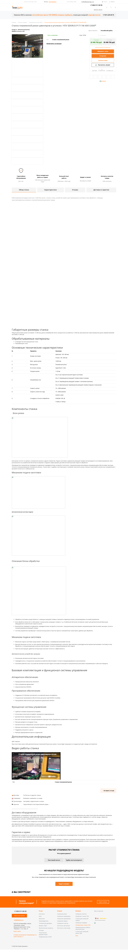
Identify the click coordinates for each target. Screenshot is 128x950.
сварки (90, 15)
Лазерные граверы (81, 923)
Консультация (102, 60)
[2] (91, 35)
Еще (76, 935)
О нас (41, 911)
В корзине (103, 56)
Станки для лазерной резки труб (81, 932)
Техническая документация (43, 933)
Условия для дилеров (45, 923)
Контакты (42, 914)
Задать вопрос (103, 902)
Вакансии (42, 918)
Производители (43, 921)
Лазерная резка (62, 914)
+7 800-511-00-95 (20, 911)
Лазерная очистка (62, 923)
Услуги (59, 911)
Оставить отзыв (109, 790)
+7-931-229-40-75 (108, 15)
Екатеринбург (52, 2)
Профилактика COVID (45, 937)
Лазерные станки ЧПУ (82, 916)
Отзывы (41, 930)
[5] (96, 35)
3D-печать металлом (63, 925)
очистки (97, 15)
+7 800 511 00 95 (96, 5)
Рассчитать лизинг (104, 65)
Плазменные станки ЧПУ (82, 925)
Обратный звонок (19, 915)
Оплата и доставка (29, 1)
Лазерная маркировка (64, 918)
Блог (35, 1)
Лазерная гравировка (63, 916)
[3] (93, 35)
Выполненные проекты (46, 928)
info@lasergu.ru (87, 2)
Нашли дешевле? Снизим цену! (102, 47)
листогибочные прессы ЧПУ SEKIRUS (44, 15)
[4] (95, 35)
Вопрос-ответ (43, 925)
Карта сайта (17, 931)
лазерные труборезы (65, 15)
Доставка (94, 70)
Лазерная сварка (62, 921)
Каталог (78, 911)
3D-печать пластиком (63, 928)
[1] (90, 35)
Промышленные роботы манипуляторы (82, 928)
